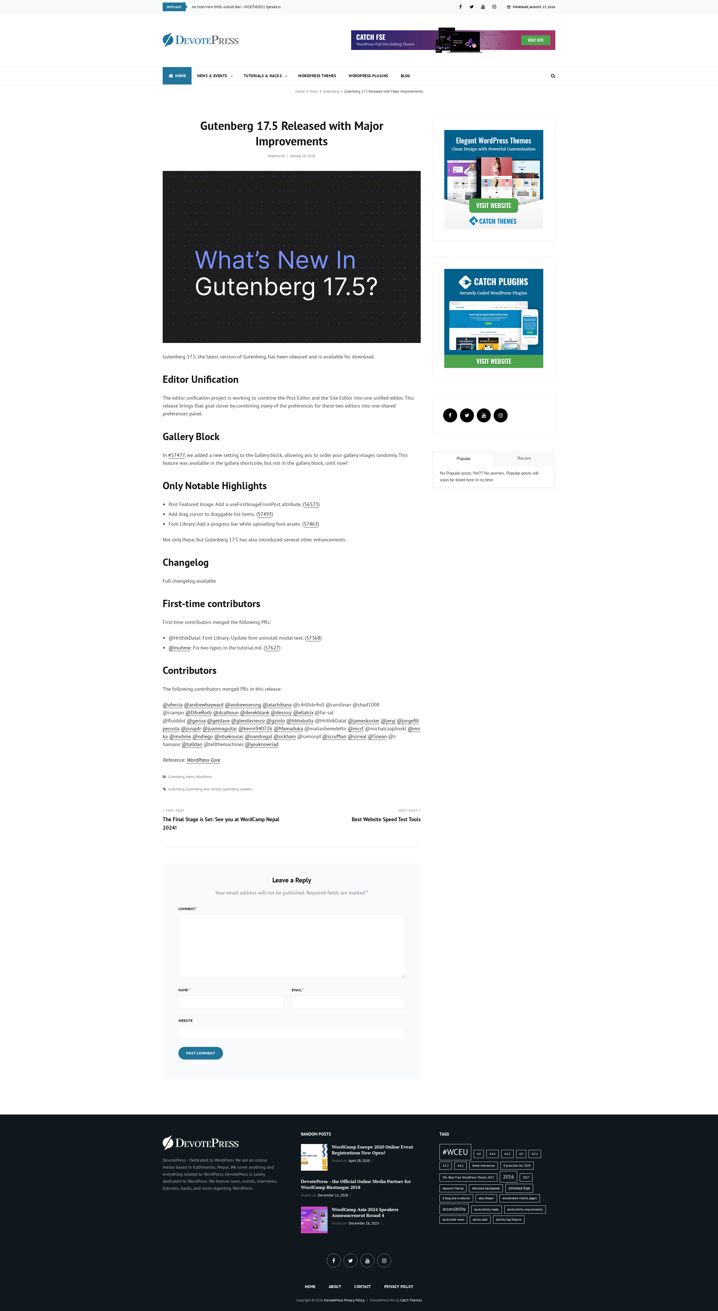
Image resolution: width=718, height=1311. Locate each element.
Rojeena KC (276, 156)
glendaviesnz (248, 720)
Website (185, 1020)
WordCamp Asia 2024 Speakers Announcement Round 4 (365, 1212)
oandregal (258, 736)
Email (298, 990)
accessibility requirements (525, 1209)
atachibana (277, 704)
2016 (508, 1176)
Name (184, 990)
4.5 (521, 1154)
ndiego (202, 736)
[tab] (463, 458)
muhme (179, 647)
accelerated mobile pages (520, 1198)
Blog (405, 75)
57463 (311, 524)
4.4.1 (492, 1154)
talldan (192, 744)
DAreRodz (198, 712)
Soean (377, 736)
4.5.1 (535, 1154)
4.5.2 (446, 1166)
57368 (313, 638)
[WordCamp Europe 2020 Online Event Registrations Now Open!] (314, 1156)
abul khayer (486, 1198)
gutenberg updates (237, 789)
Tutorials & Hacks (263, 75)
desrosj (281, 712)
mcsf (355, 728)
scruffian (334, 736)
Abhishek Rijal (519, 1188)
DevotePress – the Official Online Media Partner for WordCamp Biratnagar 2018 (356, 1184)
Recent (524, 458)
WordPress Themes (317, 75)
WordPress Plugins (368, 75)
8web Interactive (483, 1166)
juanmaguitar (219, 728)
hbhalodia (300, 720)
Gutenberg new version (204, 789)
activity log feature (508, 1219)
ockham (284, 736)
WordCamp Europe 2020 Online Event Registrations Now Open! (372, 1150)
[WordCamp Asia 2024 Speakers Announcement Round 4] (314, 1219)
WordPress (204, 776)
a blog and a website (456, 1198)
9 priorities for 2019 (517, 1166)
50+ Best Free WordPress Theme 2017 (468, 1177)
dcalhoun (226, 712)
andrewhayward (204, 704)
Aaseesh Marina (453, 1188)
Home (180, 75)
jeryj (388, 720)
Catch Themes (411, 1300)
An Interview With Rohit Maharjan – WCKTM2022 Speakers (240, 6)
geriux (196, 720)
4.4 (479, 1154)
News (314, 91)
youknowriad (262, 744)
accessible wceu (453, 1219)
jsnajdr (191, 728)
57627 (272, 647)
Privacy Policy (398, 1286)
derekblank (254, 712)
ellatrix (303, 712)
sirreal (357, 736)
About (335, 1286)
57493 (265, 514)
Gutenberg (331, 91)
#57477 (176, 455)
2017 (526, 1177)
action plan (480, 1219)
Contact (362, 1286)
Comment (187, 909)
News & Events (212, 75)
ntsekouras (228, 736)
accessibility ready (486, 1209)
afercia (173, 704)
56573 (311, 504)
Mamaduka (288, 728)
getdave (218, 720)
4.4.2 (507, 1154)
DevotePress (333, 1300)
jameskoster (363, 720)
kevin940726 (255, 728)
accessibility (454, 1209)
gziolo (275, 720)
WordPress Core (203, 760)
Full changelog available (189, 581)
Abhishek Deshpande (486, 1188)
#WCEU (455, 1152)
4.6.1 (460, 1166)
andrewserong (243, 704)
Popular (464, 458)
